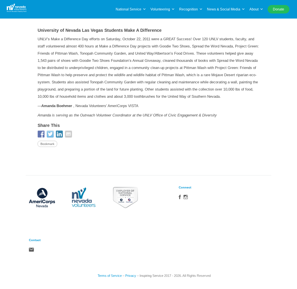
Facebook (180, 198)
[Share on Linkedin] (59, 134)
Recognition (188, 9)
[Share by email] (68, 134)
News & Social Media (223, 9)
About (254, 9)
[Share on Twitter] (50, 134)
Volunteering (160, 9)
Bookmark (47, 144)
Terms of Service (110, 275)
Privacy (130, 275)
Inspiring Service (151, 275)
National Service (128, 9)
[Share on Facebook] (41, 134)
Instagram (186, 198)
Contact (31, 251)
